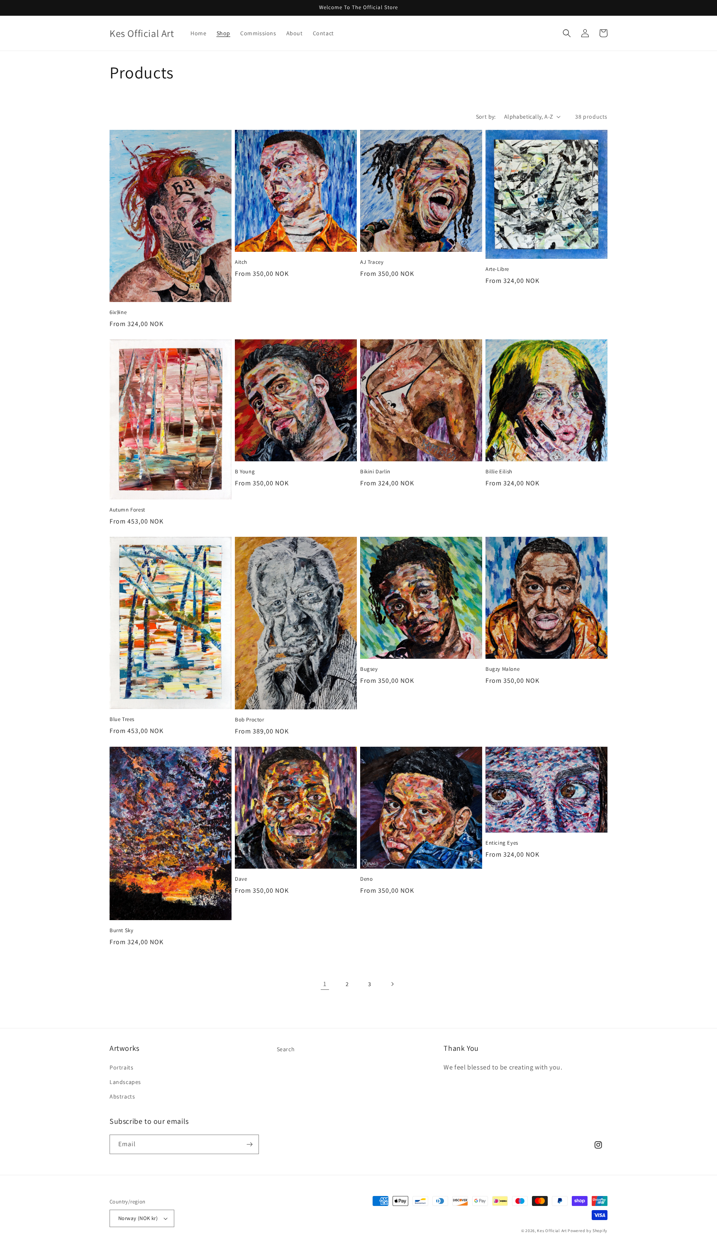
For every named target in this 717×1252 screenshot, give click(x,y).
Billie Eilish (498, 471)
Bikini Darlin (375, 471)
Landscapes (125, 1082)
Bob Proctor (249, 719)
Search (286, 1049)
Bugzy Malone (502, 669)
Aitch (241, 262)
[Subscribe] (249, 1144)
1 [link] (325, 983)
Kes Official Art (551, 1230)
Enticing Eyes (501, 843)
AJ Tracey (371, 262)
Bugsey (369, 669)
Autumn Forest (127, 510)
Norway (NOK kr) (138, 1218)
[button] (567, 33)
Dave (241, 879)
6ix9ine (118, 312)
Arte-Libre (497, 269)
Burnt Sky (121, 930)
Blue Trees (122, 719)
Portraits (121, 1067)
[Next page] (392, 984)
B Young (245, 471)
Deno (366, 879)
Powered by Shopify (587, 1230)
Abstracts (122, 1096)
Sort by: (486, 116)
